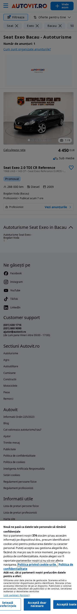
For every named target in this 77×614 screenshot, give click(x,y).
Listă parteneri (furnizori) (16, 595)
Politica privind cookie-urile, (38, 564)
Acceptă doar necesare (37, 604)
